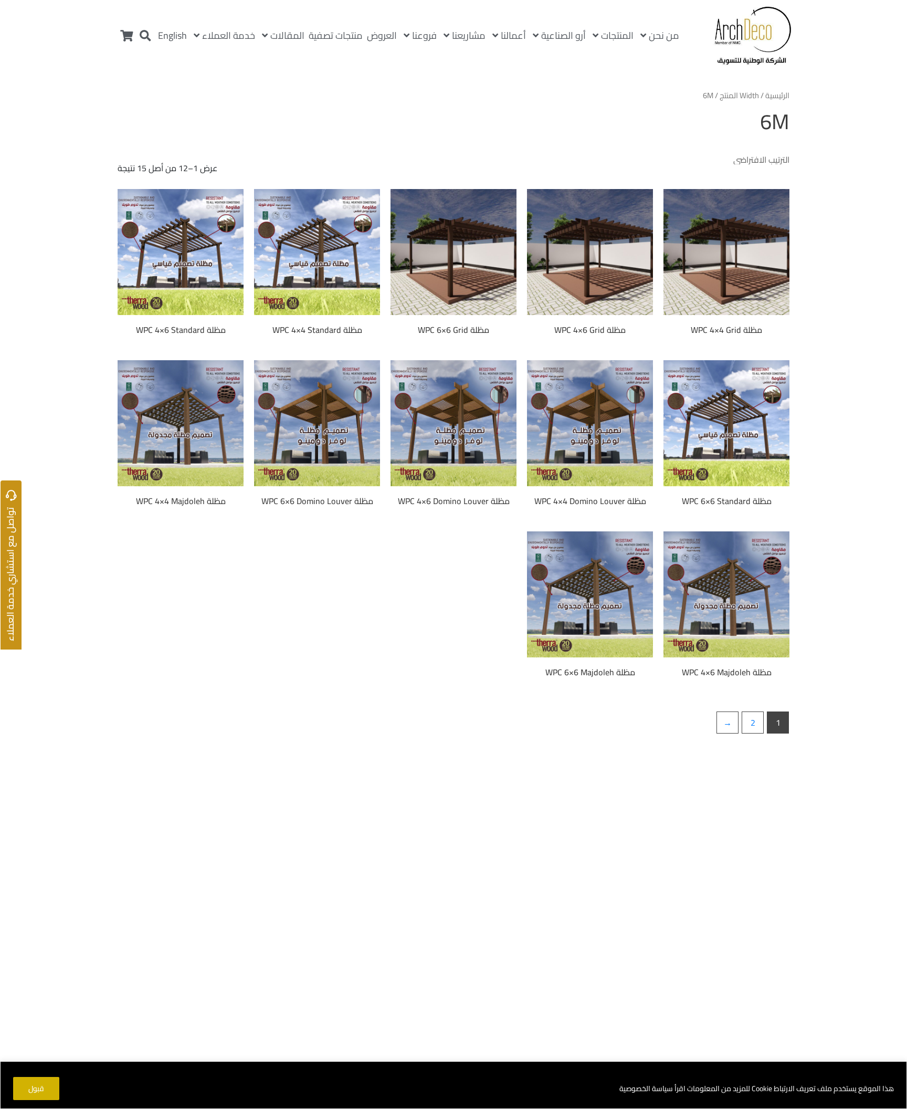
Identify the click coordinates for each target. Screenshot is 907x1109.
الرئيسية (777, 95)
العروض (382, 35)
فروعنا (424, 35)
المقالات (287, 35)
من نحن (664, 35)
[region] (453, 1085)
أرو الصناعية (563, 35)
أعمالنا (513, 35)
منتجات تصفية (336, 35)
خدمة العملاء (228, 35)
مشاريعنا (469, 35)
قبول (36, 1088)
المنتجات (617, 35)
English (172, 35)
